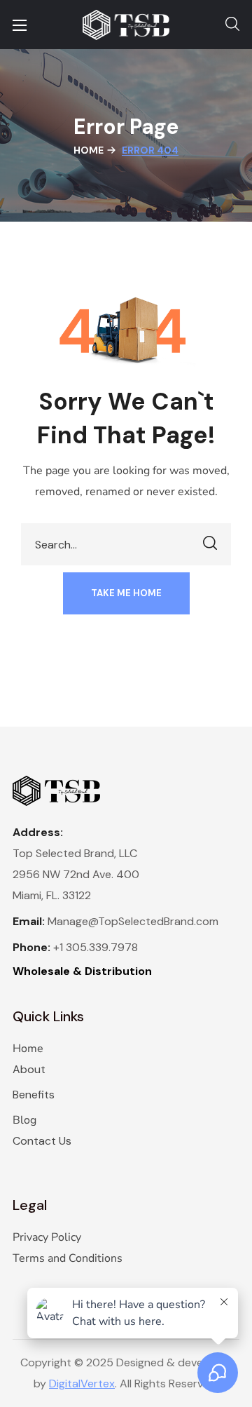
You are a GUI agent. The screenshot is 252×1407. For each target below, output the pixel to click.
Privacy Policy (47, 1237)
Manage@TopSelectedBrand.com (133, 921)
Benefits (34, 1094)
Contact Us (42, 1140)
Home (89, 150)
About (29, 1069)
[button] (232, 24)
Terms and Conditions (67, 1258)
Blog (24, 1120)
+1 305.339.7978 (95, 947)
